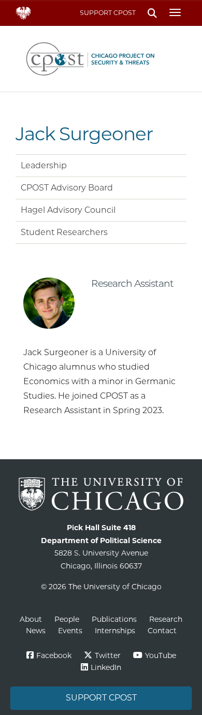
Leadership (44, 165)
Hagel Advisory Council (68, 210)
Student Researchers (64, 232)
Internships (115, 630)
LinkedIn (106, 667)
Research (165, 619)
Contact (162, 630)
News (36, 630)
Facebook (53, 655)
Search (152, 13)
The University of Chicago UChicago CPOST (101, 58)
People (66, 619)
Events (70, 630)
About (31, 619)
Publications (114, 619)
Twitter (108, 655)
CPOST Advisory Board (67, 188)
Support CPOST (108, 13)
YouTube (160, 655)
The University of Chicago (101, 494)
